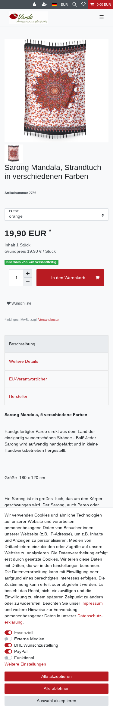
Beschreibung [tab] (22, 343)
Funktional (24, 657)
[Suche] (74, 4)
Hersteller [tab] (18, 396)
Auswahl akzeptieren (56, 700)
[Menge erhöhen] (28, 273)
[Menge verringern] (28, 282)
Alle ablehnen (57, 688)
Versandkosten (49, 319)
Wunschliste (21, 303)
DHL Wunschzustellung (36, 645)
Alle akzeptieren (56, 676)
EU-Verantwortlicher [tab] (28, 379)
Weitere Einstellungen (25, 664)
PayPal (20, 651)
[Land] (54, 4)
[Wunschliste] (83, 4)
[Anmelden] (35, 4)
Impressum (92, 603)
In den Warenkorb (68, 277)
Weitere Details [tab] (23, 361)
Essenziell (23, 632)
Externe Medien (29, 638)
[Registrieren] (45, 4)
